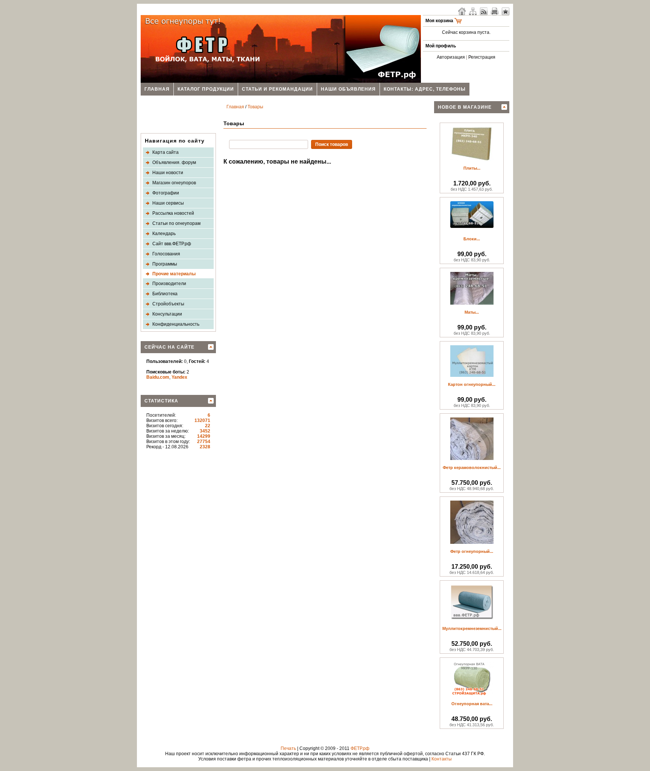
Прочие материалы (174, 273)
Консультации (167, 314)
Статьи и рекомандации (277, 89)
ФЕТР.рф (360, 748)
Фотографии (165, 193)
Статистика (161, 401)
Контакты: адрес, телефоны (425, 89)
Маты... (472, 312)
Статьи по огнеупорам (176, 223)
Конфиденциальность (175, 324)
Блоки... (471, 239)
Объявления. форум (174, 162)
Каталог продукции (206, 89)
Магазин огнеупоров (174, 182)
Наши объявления (348, 89)
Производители (169, 283)
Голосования (166, 253)
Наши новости (167, 172)
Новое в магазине (465, 107)
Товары (255, 106)
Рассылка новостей (173, 213)
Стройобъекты (168, 304)
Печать (288, 748)
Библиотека (165, 293)
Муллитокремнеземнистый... (471, 628)
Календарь (164, 233)
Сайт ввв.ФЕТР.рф (171, 243)
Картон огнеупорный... (471, 384)
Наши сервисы (168, 203)
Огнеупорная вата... (471, 703)
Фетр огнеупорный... (471, 551)
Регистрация (481, 57)
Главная (157, 89)
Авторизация (451, 57)
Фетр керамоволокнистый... (472, 467)
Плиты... (471, 168)
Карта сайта (165, 152)
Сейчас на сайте (169, 347)
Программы (164, 264)
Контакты (441, 759)
